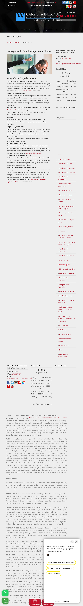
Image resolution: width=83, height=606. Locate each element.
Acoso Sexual (63, 260)
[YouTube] (74, 8)
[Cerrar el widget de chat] (76, 541)
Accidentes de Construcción (63, 250)
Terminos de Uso (34, 418)
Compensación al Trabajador (64, 286)
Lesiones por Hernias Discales (65, 214)
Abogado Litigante (65, 334)
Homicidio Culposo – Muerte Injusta (65, 185)
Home (9, 42)
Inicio (59, 155)
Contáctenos (62, 330)
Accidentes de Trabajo (66, 256)
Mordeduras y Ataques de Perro (66, 221)
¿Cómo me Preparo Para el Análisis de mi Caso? (65, 309)
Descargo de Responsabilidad (63, 355)
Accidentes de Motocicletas (63, 178)
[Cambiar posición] (72, 541)
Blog (60, 350)
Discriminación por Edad (67, 269)
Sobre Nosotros (64, 345)
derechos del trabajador (34, 153)
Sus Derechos (63, 325)
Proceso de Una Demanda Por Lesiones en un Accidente (66, 318)
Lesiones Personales (64, 159)
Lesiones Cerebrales (65, 195)
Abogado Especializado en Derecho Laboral (66, 236)
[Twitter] (67, 3)
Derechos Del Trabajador (63, 279)
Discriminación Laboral (66, 273)
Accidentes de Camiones (67, 172)
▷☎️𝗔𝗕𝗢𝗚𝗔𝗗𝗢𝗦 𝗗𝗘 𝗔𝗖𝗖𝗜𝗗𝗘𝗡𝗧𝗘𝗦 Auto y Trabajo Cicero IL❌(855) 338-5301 (38, 16)
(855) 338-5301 (50, 2)
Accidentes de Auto (65, 164)
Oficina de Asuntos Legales (65, 340)
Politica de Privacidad (49, 418)
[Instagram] (70, 3)
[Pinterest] (74, 3)
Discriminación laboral (14, 110)
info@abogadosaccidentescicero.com (41, 5)
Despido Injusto (64, 265)
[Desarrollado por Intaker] (66, 601)
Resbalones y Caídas (66, 227)
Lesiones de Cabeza (65, 190)
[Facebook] (63, 3)
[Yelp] (70, 8)
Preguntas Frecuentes (65, 296)
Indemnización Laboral (66, 291)
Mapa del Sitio (62, 418)
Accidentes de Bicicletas (67, 168)
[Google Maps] (67, 8)
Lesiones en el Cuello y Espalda (66, 200)
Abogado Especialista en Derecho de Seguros (66, 243)
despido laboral (27, 91)
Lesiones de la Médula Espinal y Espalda (66, 207)
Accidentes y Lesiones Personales (66, 301)
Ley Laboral (16, 42)
